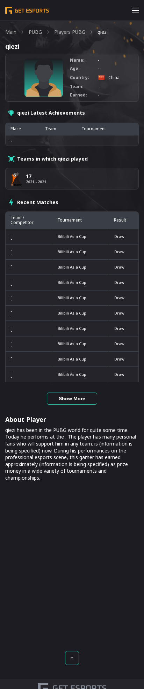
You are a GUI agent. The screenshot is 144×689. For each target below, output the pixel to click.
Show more (72, 398)
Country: (79, 77)
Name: (77, 60)
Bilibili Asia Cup (72, 236)
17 (28, 176)
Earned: (78, 95)
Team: (77, 87)
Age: (75, 68)
